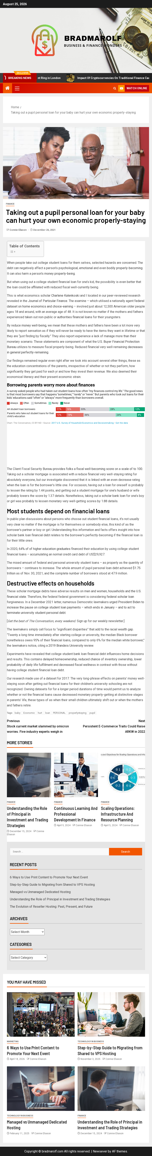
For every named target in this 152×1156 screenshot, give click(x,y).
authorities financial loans (74, 317)
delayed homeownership (60, 659)
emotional (86, 268)
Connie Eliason (18, 230)
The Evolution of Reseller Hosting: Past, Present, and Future (51, 906)
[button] (17, 88)
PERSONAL (59, 712)
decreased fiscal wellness (77, 665)
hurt (40, 712)
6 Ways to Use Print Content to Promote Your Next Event (49, 877)
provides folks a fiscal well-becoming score (83, 469)
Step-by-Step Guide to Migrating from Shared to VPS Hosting (52, 884)
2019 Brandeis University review (70, 645)
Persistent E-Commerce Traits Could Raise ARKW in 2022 (114, 726)
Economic (29, 712)
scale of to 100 (131, 469)
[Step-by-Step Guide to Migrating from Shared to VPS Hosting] (111, 1014)
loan (47, 712)
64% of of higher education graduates (44, 549)
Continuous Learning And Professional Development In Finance (76, 814)
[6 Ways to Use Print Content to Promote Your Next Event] (41, 1014)
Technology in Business (91, 1041)
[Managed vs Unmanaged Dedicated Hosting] (41, 1088)
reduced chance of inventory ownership (105, 659)
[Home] (7, 88)
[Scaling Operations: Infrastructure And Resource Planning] (123, 775)
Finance (10, 204)
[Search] (114, 88)
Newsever (100, 1151)
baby (17, 712)
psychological (68, 268)
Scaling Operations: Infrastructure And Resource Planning (118, 814)
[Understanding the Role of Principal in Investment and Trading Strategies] (29, 775)
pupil (92, 712)
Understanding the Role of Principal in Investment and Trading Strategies (60, 899)
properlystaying (77, 712)
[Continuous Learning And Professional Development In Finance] (76, 775)
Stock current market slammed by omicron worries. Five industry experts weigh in (38, 726)
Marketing (13, 1041)
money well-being (34, 325)
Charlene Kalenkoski (65, 295)
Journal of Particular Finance (47, 301)
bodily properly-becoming (124, 268)
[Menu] (17, 88)
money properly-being (59, 273)
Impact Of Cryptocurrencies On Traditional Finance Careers (99, 78)
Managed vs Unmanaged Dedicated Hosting (40, 892)
